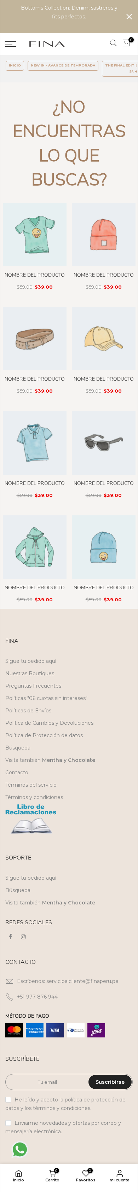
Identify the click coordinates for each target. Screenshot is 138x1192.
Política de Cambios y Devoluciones (49, 723)
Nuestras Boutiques (29, 673)
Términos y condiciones (34, 797)
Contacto (16, 772)
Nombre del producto (35, 275)
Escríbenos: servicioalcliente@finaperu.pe (68, 981)
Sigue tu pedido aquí (30, 661)
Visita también (50, 760)
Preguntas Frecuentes (33, 686)
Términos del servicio (31, 785)
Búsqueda (17, 748)
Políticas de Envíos (28, 710)
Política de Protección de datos (44, 735)
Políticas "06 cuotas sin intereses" (46, 698)
